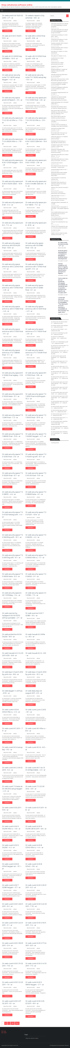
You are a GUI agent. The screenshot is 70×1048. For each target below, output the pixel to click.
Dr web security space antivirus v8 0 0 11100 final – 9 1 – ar (12, 331)
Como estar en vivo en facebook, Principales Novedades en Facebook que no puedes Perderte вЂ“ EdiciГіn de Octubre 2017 (63, 285)
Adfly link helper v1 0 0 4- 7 (58, 195)
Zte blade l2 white (55, 230)
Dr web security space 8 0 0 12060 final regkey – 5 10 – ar (12, 375)
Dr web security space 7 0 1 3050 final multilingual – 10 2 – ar (35, 396)
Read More (7, 30)
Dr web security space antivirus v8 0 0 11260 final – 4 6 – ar (12, 309)
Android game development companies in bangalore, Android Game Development (62, 254)
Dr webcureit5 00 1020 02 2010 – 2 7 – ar (63, 244)
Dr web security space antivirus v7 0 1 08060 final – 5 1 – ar (11, 352)
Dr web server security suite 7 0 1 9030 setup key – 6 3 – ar (35, 77)
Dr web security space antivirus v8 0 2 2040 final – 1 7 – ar (12, 266)
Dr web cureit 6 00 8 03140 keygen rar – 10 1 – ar (11, 866)
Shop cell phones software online (16, 5)
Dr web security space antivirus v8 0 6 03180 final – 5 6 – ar (34, 245)
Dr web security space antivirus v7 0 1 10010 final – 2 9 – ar (35, 331)
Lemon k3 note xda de (57, 162)
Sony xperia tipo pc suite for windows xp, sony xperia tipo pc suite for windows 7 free (59, 112)
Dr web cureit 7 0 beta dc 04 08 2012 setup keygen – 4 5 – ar (12, 788)
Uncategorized (55, 442)
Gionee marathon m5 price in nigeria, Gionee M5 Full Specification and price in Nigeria (63, 268)
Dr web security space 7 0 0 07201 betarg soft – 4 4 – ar (12, 514)
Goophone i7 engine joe (57, 66)
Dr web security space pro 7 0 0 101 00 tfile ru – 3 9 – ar (35, 120)
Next (17, 1023)
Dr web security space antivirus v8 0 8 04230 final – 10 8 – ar (11, 245)
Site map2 (3, 1032)
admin (15, 20)
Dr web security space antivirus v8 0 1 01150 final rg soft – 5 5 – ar (35, 266)
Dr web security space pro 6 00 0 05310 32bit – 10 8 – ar (12, 183)
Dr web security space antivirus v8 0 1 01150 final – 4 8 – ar (12, 287)
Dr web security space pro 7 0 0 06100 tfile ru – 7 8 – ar (12, 141)
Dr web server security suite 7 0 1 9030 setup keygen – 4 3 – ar (11, 77)
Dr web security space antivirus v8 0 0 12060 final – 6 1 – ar (34, 287)
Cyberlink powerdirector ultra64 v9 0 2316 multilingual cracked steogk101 (59, 25)
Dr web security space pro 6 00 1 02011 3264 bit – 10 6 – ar (36, 141)
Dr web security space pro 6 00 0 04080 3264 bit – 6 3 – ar (35, 183)
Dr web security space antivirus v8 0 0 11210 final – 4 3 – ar (35, 309)
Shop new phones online (32, 1038)
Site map (3, 1031)
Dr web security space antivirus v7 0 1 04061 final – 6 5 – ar (36, 352)
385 (13, 1023)
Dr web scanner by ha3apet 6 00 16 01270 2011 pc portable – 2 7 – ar (12, 615)
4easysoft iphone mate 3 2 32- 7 (59, 169)
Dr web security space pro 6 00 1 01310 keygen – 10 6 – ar (12, 162)
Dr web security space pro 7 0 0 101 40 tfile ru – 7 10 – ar (12, 120)
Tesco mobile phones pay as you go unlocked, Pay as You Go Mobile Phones (59, 214)
